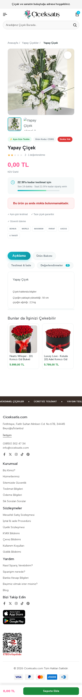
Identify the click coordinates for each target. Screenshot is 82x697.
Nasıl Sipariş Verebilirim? (18, 565)
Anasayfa (13, 42)
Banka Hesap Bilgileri (16, 577)
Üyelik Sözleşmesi (14, 527)
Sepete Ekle (51, 691)
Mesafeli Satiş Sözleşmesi (19, 515)
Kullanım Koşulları (13, 545)
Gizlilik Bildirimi (12, 551)
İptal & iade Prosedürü (17, 521)
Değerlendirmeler (54, 265)
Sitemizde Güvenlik (14, 482)
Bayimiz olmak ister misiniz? (20, 584)
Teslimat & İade (21, 265)
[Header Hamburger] (5, 14)
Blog (6, 590)
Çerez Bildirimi (12, 539)
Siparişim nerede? (14, 571)
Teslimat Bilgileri (13, 488)
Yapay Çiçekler (30, 42)
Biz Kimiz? (9, 470)
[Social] (4, 454)
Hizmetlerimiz (11, 476)
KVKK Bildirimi (11, 533)
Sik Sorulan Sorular (14, 501)
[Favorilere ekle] (68, 55)
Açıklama (19, 255)
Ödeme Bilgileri (12, 495)
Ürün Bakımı (44, 255)
